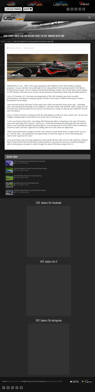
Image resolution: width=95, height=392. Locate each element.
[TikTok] (83, 9)
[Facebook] (68, 9)
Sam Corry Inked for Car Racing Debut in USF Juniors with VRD (34, 41)
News (9, 41)
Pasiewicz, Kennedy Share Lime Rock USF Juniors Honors (30, 190)
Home (3, 41)
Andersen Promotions (14, 381)
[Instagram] (79, 9)
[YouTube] (75, 9)
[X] (72, 9)
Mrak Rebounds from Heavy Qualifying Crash (26, 183)
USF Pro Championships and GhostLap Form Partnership (29, 161)
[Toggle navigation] (89, 17)
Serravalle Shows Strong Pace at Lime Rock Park (27, 176)
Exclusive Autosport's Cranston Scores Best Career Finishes (30, 168)
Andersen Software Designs (53, 381)
